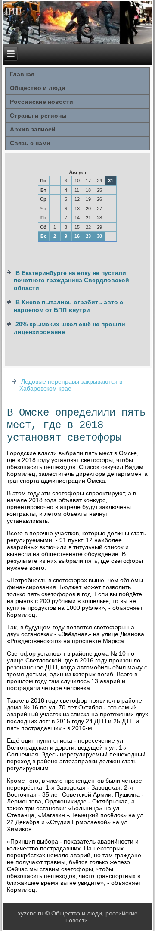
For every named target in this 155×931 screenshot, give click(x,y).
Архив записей (33, 129)
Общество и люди (37, 87)
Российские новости (41, 101)
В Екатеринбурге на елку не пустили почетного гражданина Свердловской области (71, 280)
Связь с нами (30, 143)
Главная (22, 74)
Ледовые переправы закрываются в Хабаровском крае (70, 385)
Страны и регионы (38, 115)
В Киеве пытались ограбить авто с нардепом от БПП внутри (68, 306)
